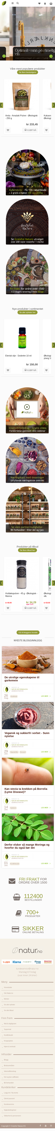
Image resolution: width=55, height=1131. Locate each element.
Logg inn (45, 3)
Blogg (6, 1060)
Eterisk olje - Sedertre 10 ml (18, 355)
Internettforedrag (10, 1071)
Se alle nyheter (9, 1005)
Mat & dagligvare (10, 1024)
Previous (4, 56)
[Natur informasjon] (6, 687)
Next (51, 56)
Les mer (44, 696)
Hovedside (8, 987)
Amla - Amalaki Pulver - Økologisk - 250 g (21, 116)
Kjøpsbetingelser (10, 1110)
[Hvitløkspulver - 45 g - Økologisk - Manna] (21, 574)
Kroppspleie (8, 1041)
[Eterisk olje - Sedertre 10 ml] (21, 336)
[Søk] (17, 3)
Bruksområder (9, 1065)
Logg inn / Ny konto (11, 1093)
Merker (6, 999)
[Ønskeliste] (39, 3)
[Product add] (51, 3)
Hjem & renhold (9, 1047)
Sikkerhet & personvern (12, 1116)
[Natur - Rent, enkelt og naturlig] (4, 1)
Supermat (7, 1029)
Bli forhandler (9, 1083)
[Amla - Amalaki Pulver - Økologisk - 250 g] (21, 96)
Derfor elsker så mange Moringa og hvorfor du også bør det (27, 846)
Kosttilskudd (8, 1035)
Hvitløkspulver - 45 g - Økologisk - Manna (21, 594)
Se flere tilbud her (27, 550)
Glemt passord (9, 1098)
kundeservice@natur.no (27, 968)
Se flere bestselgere (27, 72)
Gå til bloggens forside (28, 632)
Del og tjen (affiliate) (11, 1077)
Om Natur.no (8, 993)
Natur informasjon (19, 689)
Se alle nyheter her (27, 312)
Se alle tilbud (8, 1010)
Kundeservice (9, 1104)
